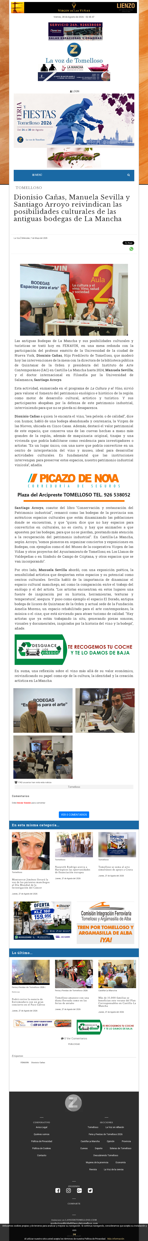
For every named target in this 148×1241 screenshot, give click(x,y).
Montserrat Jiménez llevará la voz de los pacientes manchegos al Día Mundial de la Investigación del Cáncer (31, 883)
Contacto (41, 1155)
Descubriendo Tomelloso (105, 1155)
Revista (93, 1169)
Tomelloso (29, 188)
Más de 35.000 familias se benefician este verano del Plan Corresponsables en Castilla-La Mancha (117, 1002)
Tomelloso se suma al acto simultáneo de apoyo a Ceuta (115, 868)
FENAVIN (25, 1062)
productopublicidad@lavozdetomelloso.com (74, 1223)
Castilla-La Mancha (107, 990)
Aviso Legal (41, 1127)
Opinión (110, 1141)
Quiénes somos (41, 1134)
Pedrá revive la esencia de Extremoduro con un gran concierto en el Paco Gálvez (28, 1002)
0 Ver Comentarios (75, 1038)
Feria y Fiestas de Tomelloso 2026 (28, 987)
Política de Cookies (41, 1148)
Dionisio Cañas (38, 1062)
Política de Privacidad (41, 1141)
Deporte (98, 1148)
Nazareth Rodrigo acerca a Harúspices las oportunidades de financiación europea (72, 869)
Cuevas (84, 1148)
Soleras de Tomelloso (120, 1148)
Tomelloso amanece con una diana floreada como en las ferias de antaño (72, 1000)
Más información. (116, 1239)
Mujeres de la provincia (97, 1162)
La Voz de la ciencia (113, 1169)
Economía (121, 1162)
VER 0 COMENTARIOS (74, 814)
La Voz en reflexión (115, 1127)
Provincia (126, 1141)
